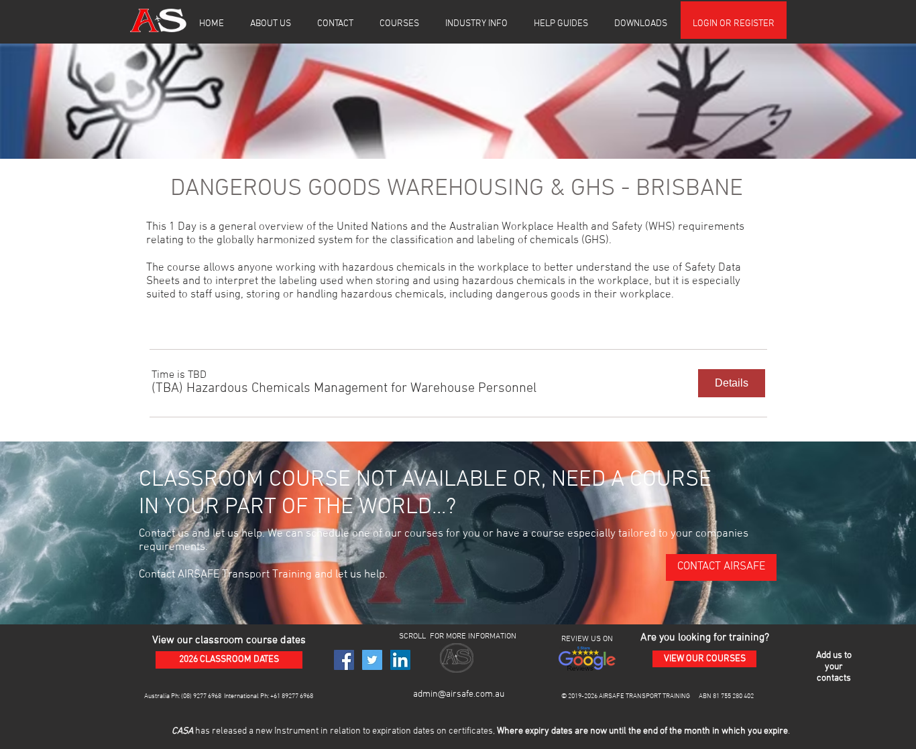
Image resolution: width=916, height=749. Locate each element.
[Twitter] (372, 660)
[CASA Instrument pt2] (431, 719)
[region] (833, 668)
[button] (270, 24)
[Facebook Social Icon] (344, 660)
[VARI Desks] (465, 719)
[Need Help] (481, 719)
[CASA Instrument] (414, 719)
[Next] (884, 732)
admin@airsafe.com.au (458, 694)
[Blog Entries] (448, 719)
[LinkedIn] (400, 660)
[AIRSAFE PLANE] (498, 719)
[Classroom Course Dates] (398, 719)
